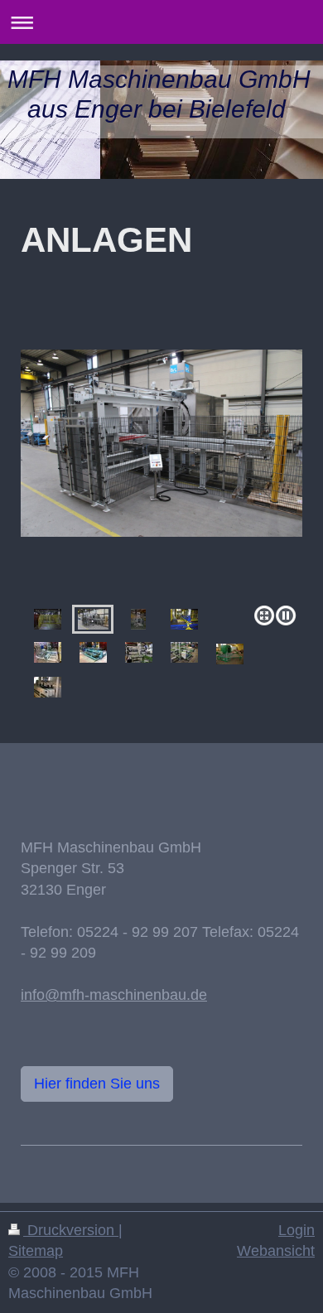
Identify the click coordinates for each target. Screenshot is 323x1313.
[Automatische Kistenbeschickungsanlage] (138, 652)
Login (296, 1230)
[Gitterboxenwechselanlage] (47, 652)
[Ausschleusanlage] (229, 654)
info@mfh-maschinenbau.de (114, 995)
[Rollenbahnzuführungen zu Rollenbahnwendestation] (47, 619)
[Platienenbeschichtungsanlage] (138, 619)
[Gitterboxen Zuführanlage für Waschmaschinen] (161, 474)
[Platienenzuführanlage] (93, 652)
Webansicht (276, 1251)
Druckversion (70, 1230)
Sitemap (35, 1251)
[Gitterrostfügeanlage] (184, 619)
